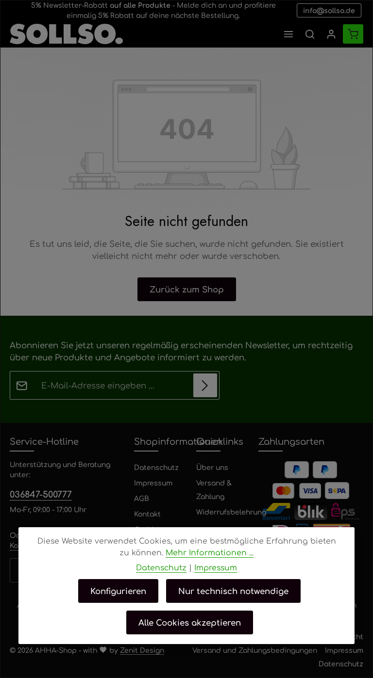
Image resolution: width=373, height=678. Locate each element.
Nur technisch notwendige (233, 590)
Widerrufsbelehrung (231, 511)
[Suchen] (310, 34)
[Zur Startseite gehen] (66, 34)
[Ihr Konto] (331, 34)
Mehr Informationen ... (210, 552)
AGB (141, 498)
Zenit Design (142, 650)
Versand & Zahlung (214, 489)
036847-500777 (41, 494)
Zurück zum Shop (187, 289)
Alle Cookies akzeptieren (189, 622)
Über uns (212, 467)
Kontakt (147, 513)
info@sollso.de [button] (329, 10)
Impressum (153, 482)
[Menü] (288, 34)
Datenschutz (156, 467)
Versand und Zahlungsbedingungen (254, 650)
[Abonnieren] (205, 385)
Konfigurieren (118, 590)
